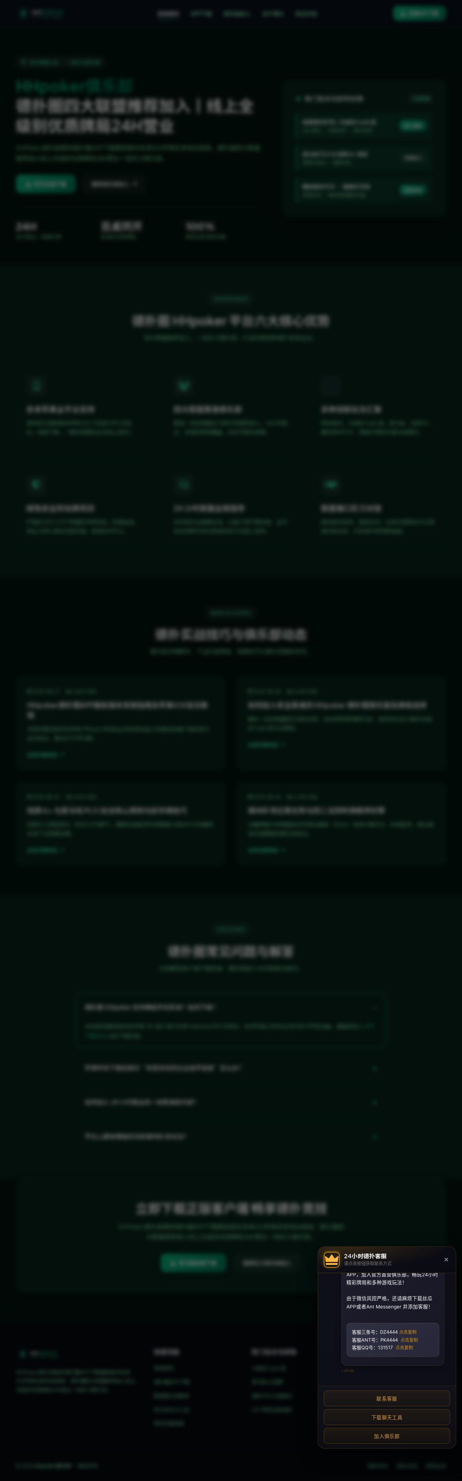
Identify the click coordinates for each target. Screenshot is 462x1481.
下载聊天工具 (386, 1417)
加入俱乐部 (387, 1436)
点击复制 (408, 1332)
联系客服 (386, 1399)
